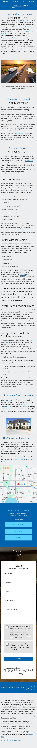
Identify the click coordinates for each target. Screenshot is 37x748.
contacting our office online (15, 409)
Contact (31, 2)
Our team (23, 274)
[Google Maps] (28, 688)
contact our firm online (20, 49)
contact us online (20, 459)
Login (19, 740)
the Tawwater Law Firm (11, 400)
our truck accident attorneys (20, 230)
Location (15, 2)
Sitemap (4, 740)
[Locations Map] (18, 484)
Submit (18, 659)
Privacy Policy (18, 672)
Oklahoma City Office (18, 510)
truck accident (25, 20)
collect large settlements (18, 38)
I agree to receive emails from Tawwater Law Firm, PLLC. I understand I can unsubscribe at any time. (20, 646)
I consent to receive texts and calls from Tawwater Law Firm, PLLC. (20, 632)
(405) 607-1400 (26, 668)
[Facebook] (33, 688)
